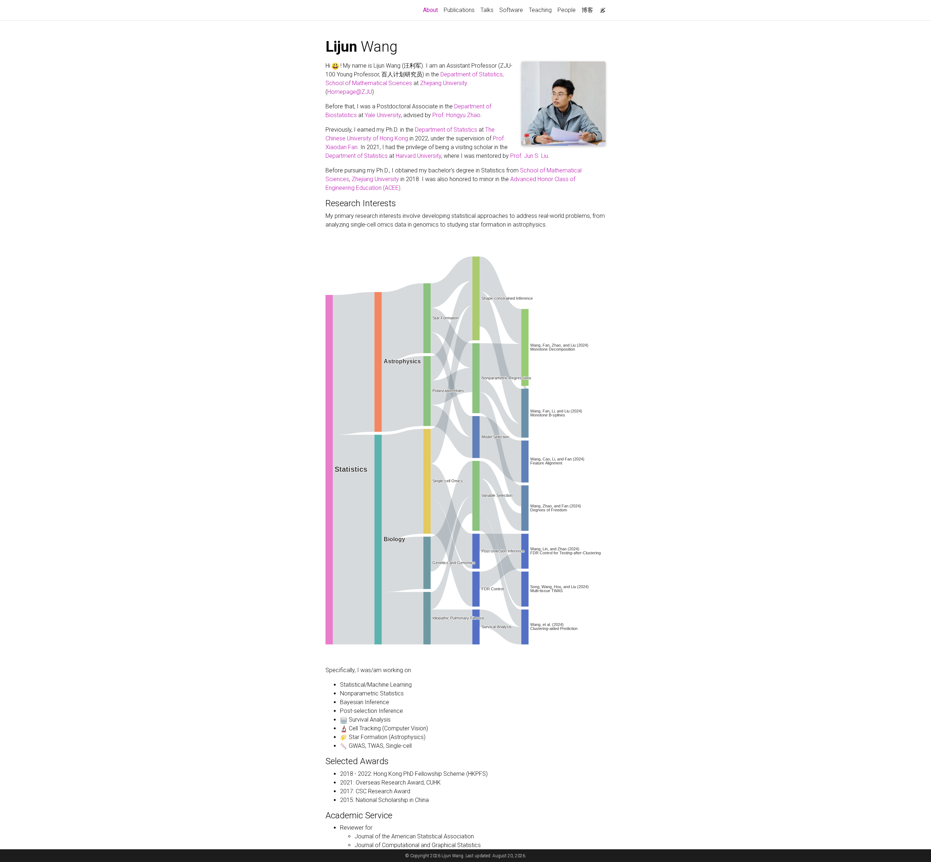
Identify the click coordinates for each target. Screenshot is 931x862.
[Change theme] (601, 8)
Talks (487, 10)
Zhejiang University (443, 83)
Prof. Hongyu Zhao (456, 115)
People (567, 10)
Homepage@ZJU (349, 91)
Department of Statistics (446, 129)
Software (511, 10)
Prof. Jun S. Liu (529, 155)
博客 (587, 10)
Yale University (383, 115)
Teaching (540, 10)
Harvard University (418, 155)
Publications (459, 10)
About (432, 9)
